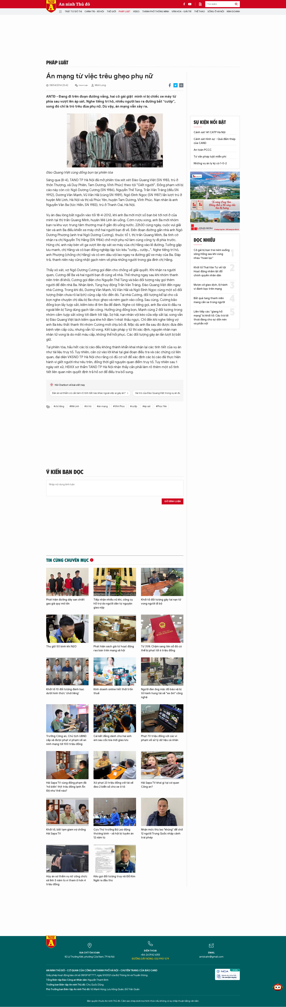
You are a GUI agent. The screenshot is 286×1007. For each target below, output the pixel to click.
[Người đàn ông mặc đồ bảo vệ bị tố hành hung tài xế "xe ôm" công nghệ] (162, 671)
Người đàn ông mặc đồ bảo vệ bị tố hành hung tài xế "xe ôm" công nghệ (162, 693)
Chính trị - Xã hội (94, 11)
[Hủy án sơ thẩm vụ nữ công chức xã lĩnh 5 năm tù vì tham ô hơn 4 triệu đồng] (67, 859)
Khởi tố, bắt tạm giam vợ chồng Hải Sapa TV (66, 831)
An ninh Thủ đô (74, 4)
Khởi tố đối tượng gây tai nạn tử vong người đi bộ (161, 601)
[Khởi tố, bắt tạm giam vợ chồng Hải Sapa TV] (67, 812)
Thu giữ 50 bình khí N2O (61, 646)
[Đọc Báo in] (202, 4)
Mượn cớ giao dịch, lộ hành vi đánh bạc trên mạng (211, 287)
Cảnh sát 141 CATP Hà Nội (209, 132)
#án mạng (102, 406)
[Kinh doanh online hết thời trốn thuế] (115, 671)
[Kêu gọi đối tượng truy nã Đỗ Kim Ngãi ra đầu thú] (115, 859)
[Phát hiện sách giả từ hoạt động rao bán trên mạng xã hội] (115, 629)
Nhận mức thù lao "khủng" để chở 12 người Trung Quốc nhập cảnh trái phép (162, 833)
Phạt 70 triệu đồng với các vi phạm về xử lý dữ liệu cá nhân (159, 738)
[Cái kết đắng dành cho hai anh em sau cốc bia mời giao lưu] (115, 718)
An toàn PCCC (203, 150)
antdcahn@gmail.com (211, 956)
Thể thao (199, 11)
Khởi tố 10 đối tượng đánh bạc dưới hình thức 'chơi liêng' (65, 691)
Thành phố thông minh (155, 11)
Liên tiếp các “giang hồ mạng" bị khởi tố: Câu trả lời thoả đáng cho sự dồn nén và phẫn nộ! (211, 317)
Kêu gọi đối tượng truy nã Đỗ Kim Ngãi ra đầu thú (114, 878)
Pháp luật (124, 11)
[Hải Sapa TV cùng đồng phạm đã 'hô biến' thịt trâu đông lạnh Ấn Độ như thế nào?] (67, 765)
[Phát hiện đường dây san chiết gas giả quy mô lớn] (67, 582)
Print (181, 85)
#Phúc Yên (161, 406)
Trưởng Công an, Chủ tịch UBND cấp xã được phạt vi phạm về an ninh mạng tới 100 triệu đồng (66, 740)
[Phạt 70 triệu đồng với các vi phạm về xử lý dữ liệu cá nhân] (162, 718)
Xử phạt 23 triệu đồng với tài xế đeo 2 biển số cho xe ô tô (113, 784)
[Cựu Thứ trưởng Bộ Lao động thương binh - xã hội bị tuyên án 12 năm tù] (115, 812)
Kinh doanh (233, 11)
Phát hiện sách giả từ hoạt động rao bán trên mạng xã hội (114, 648)
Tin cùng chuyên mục (67, 560)
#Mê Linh (74, 406)
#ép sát (147, 406)
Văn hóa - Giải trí (181, 11)
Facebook (170, 85)
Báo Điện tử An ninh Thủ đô (51, 6)
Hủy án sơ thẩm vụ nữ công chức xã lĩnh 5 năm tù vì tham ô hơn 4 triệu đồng (66, 880)
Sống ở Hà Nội (216, 11)
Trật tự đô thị (73, 11)
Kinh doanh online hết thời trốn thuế (113, 691)
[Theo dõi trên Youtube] (190, 4)
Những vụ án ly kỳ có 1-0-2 (210, 163)
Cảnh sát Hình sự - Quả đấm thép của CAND (215, 141)
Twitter (175, 85)
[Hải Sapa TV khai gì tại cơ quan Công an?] (162, 765)
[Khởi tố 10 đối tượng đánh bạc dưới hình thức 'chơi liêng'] (67, 671)
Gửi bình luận (172, 501)
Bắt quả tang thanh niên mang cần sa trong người (209, 300)
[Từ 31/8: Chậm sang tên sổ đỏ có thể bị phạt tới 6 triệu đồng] (162, 629)
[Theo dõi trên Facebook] (185, 4)
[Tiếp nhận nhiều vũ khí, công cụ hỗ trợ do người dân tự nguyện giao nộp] (115, 582)
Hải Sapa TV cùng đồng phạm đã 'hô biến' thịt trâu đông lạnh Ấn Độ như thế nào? (66, 786)
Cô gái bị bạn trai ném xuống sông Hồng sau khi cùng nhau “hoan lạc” (212, 254)
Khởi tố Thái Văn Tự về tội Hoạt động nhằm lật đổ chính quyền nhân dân (210, 271)
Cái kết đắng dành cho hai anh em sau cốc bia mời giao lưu (113, 738)
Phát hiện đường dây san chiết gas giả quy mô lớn (65, 601)
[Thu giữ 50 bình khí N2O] (67, 629)
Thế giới (111, 11)
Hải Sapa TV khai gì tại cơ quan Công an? (160, 784)
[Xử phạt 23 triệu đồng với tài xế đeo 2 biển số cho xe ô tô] (115, 765)
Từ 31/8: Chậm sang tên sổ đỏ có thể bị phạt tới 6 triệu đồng (161, 648)
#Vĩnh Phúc (119, 406)
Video (136, 11)
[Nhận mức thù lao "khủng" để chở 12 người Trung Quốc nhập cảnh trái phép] (162, 812)
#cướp (133, 406)
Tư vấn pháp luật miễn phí (210, 156)
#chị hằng (59, 406)
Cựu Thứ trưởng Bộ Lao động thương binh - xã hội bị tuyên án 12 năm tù (114, 833)
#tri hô (88, 406)
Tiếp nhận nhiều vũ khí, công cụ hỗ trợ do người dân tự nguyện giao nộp (113, 603)
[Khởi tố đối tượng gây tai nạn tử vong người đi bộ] (162, 582)
